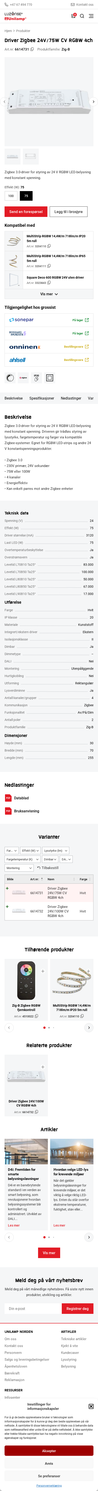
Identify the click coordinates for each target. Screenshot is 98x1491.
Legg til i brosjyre (68, 211)
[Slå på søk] (82, 16)
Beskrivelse (14, 398)
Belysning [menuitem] (68, 1366)
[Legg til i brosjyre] (43, 971)
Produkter (23, 31)
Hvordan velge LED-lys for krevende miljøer (71, 1171)
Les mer (14, 1225)
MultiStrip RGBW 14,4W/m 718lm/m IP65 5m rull (56, 258)
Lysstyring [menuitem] (68, 1359)
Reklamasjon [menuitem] (14, 1379)
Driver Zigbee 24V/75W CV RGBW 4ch (58, 893)
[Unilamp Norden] (36, 16)
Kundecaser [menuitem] (70, 1352)
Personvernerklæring (49, 1485)
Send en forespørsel (26, 211)
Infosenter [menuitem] (12, 1397)
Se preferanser (49, 1476)
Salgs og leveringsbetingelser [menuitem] (27, 1359)
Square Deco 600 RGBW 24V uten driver (55, 277)
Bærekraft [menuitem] (12, 1373)
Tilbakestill (50, 867)
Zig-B (66, 49)
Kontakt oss (84, 5)
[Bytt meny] (91, 16)
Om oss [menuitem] (10, 1338)
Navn (51, 879)
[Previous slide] (4, 101)
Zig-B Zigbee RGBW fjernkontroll (26, 1007)
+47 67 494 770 (21, 5)
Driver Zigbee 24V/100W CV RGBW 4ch (58, 911)
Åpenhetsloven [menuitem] (16, 1366)
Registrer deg (78, 1308)
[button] (91, 1406)
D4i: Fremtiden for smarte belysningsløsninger (23, 1174)
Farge (83, 879)
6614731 (36, 893)
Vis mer (46, 293)
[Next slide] (93, 101)
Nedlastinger (71, 398)
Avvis (49, 1463)
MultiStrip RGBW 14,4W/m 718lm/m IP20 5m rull (56, 238)
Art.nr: (34, 879)
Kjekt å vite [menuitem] (69, 1345)
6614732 (36, 911)
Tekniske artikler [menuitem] (73, 1338)
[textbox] (11, 850)
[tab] (44, 1028)
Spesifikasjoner (41, 398)
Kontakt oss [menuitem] (14, 1345)
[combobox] (12, 850)
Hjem (8, 31)
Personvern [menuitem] (13, 1352)
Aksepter (49, 1450)
